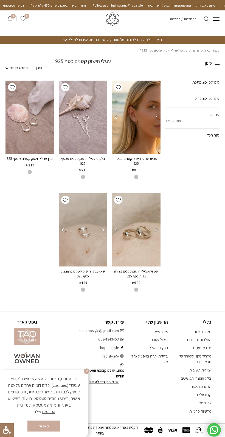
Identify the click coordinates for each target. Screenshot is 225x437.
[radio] (136, 177)
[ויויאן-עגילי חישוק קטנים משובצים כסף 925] (82, 229)
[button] (118, 87)
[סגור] (86, 371)
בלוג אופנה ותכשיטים (196, 378)
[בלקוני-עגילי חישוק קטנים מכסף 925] (83, 117)
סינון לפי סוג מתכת (206, 82)
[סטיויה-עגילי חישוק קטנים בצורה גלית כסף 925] (136, 229)
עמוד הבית (212, 50)
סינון (39, 68)
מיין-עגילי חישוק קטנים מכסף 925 (30, 158)
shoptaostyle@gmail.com (99, 330)
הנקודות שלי (159, 347)
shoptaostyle (109, 347)
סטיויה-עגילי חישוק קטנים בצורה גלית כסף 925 (136, 274)
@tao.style (110, 356)
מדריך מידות (202, 347)
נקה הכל (213, 135)
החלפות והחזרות (199, 339)
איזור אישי (161, 331)
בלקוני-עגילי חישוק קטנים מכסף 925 (83, 161)
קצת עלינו (204, 394)
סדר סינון (192, 117)
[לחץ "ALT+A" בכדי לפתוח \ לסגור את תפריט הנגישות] (7, 430)
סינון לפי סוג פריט (207, 98)
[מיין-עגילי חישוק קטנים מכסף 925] (29, 117)
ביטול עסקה (159, 339)
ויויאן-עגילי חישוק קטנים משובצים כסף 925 (83, 274)
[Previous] (156, 117)
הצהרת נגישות (200, 386)
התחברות (190, 19)
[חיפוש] (206, 18)
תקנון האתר (202, 331)
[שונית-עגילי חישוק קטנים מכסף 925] (136, 117)
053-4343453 (108, 339)
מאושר (44, 426)
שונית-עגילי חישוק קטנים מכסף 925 (136, 161)
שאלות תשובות (200, 370)
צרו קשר (205, 403)
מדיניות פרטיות (200, 411)
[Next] (116, 117)
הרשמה (175, 19)
